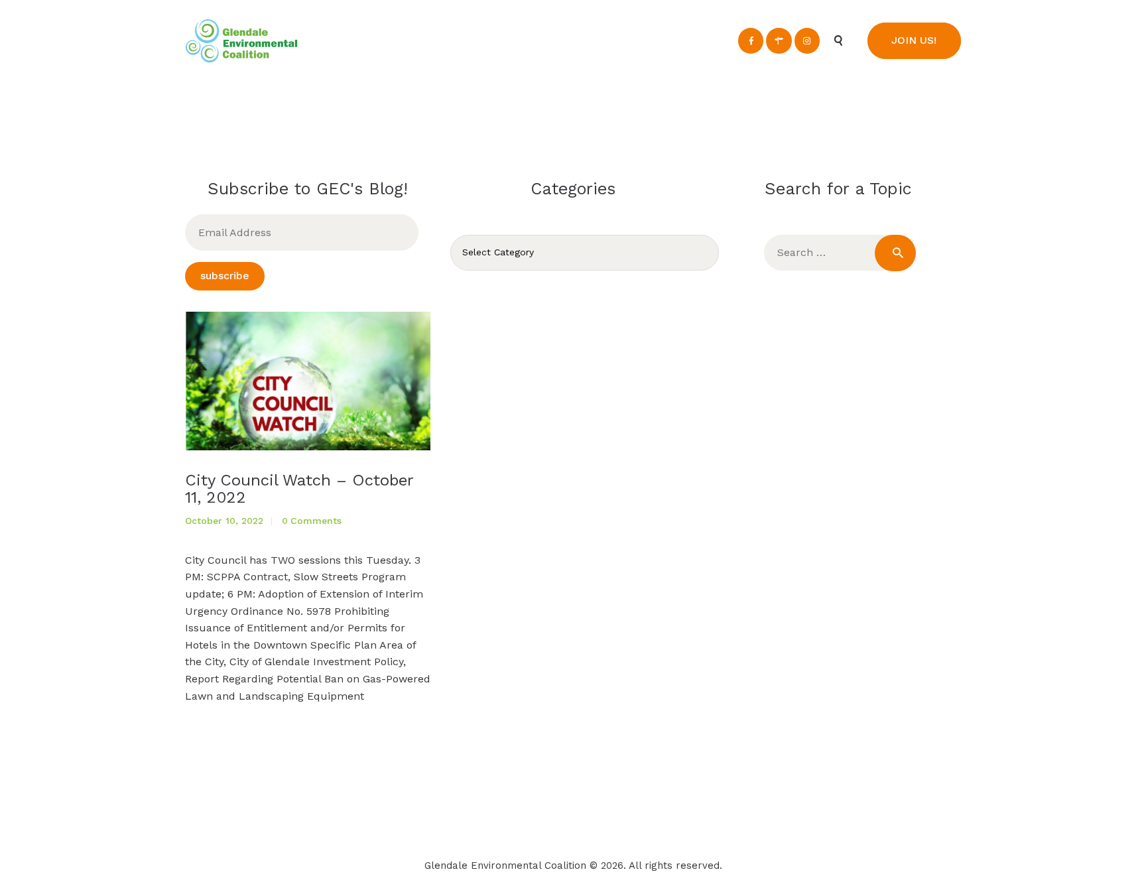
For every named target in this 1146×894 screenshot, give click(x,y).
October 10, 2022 (224, 520)
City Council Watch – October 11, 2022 (299, 489)
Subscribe (224, 275)
